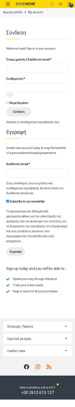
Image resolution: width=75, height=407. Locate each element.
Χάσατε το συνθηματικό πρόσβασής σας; (33, 122)
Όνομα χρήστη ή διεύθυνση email (29, 59)
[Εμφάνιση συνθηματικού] (9, 95)
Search (52, 4)
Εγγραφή (16, 251)
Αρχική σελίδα (12, 12)
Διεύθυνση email (18, 164)
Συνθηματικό (15, 78)
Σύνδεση (19, 111)
